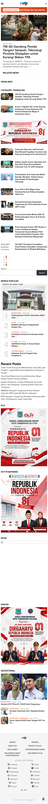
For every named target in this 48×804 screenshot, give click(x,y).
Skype (14, 782)
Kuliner (14, 341)
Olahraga (15, 332)
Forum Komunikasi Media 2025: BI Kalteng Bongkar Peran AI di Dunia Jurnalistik (30, 217)
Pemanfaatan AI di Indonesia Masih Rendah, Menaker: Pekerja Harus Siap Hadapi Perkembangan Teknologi (30, 178)
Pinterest (14, 768)
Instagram (13, 775)
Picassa (14, 786)
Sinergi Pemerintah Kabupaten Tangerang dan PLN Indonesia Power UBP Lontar (31, 204)
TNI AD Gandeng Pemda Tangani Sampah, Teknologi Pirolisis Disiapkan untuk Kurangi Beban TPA (22, 52)
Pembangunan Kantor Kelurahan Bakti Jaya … (28, 316)
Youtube (36, 782)
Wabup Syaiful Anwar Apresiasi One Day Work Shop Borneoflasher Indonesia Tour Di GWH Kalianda (30, 164)
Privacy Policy (35, 746)
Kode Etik (12, 746)
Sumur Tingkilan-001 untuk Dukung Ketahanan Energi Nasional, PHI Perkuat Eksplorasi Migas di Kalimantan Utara (30, 110)
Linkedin (37, 775)
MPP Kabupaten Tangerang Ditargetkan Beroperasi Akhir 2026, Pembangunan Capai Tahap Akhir (23, 397)
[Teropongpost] (24, 3)
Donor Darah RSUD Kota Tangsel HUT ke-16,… (27, 721)
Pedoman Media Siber (35, 749)
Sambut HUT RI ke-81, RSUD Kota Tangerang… (21, 704)
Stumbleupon (14, 772)
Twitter (36, 764)
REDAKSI (35, 742)
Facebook (13, 764)
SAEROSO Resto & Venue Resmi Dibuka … (25, 345)
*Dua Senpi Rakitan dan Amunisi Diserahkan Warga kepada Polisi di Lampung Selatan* (21, 377)
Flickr (37, 786)
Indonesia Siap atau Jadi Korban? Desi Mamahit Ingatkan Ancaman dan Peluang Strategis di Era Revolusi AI (31, 151)
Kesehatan (24, 718)
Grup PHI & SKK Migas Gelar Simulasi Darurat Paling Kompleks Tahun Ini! (29, 191)
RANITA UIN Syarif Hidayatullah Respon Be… (25, 326)
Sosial (13, 322)
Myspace (36, 779)
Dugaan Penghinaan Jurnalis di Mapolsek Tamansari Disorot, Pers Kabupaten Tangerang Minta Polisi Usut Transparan (21, 384)
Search (3, 268)
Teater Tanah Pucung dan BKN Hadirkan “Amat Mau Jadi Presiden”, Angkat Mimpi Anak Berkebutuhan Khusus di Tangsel (23, 370)
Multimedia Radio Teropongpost (12, 754)
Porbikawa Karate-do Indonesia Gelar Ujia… (27, 335)
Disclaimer (12, 749)
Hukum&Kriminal (17, 351)
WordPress (36, 772)
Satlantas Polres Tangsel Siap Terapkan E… (24, 354)
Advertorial (16, 313)
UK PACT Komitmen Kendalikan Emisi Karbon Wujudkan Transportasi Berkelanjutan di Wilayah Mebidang (31, 246)
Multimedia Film (35, 753)
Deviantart (13, 779)
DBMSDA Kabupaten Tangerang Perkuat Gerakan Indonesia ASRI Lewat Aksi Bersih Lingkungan (20, 391)
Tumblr (36, 768)
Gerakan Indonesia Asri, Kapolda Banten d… (26, 712)
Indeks (12, 742)
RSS (25, 790)
